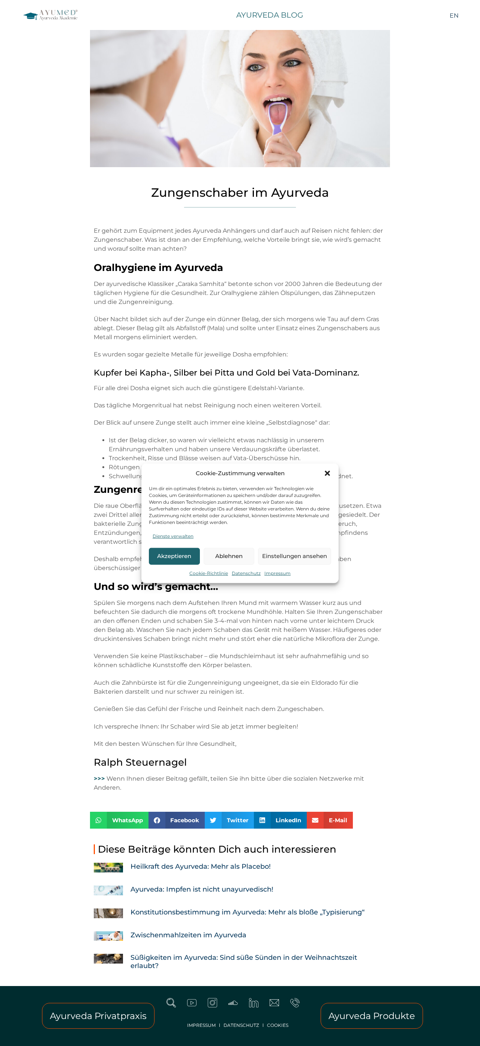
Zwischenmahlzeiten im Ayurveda (188, 935)
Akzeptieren (174, 555)
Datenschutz (246, 573)
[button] (327, 473)
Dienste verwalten (173, 536)
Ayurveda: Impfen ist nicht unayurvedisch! (201, 889)
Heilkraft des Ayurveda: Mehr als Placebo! (200, 866)
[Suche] (175, 1007)
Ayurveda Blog (269, 14)
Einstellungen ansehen (294, 555)
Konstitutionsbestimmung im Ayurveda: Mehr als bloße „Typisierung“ (247, 912)
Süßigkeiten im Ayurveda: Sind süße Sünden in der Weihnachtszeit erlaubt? (243, 961)
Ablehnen (229, 555)
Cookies (277, 1025)
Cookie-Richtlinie (208, 573)
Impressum (277, 573)
